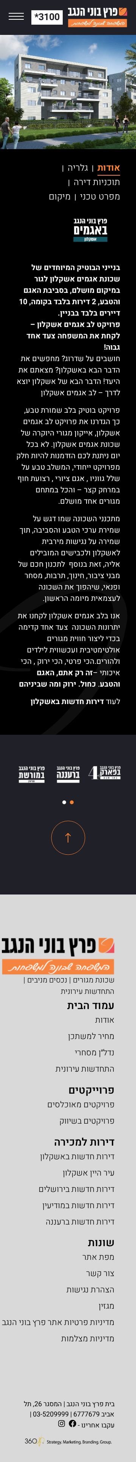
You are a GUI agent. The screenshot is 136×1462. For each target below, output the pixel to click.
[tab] (72, 802)
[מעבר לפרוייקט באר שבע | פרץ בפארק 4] (104, 773)
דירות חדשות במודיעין (78, 1205)
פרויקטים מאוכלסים (80, 1105)
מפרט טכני (100, 196)
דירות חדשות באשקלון (67, 701)
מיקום (60, 196)
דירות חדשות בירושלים (76, 1189)
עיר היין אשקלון (88, 1173)
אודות (108, 167)
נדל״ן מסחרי (94, 1053)
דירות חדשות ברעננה (80, 1222)
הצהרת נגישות (90, 1290)
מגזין (106, 1306)
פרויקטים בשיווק (86, 1121)
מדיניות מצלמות (87, 1339)
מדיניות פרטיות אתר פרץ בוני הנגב (58, 1322)
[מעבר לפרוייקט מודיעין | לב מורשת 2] (31, 774)
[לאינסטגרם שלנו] (61, 1423)
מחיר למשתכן (91, 1036)
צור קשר (100, 1273)
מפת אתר (98, 1257)
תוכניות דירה (97, 182)
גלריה (78, 167)
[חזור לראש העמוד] (68, 838)
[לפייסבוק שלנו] (72, 1423)
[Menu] (16, 17)
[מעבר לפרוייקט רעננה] (68, 774)
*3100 (47, 17)
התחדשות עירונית (85, 1069)
